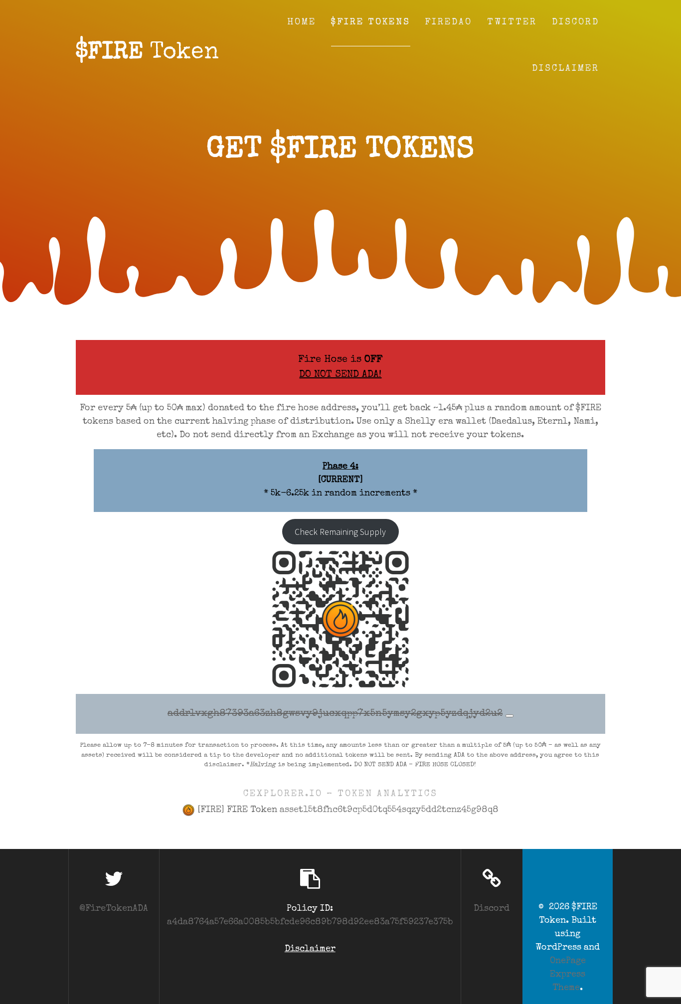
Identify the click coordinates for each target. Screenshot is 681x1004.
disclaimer (223, 765)
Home (301, 22)
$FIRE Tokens (370, 22)
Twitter (512, 22)
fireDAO (448, 22)
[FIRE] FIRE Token (347, 810)
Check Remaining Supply (340, 531)
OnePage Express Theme (568, 975)
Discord (575, 22)
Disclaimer (565, 68)
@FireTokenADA (113, 908)
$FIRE (147, 53)
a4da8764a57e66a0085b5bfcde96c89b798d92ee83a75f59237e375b (310, 922)
